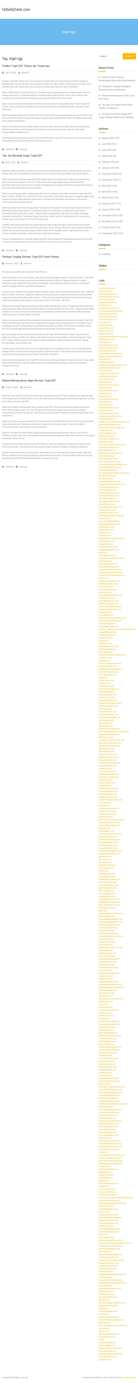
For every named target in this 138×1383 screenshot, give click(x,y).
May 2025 (106, 185)
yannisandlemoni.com (108, 547)
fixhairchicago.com (107, 993)
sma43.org (103, 1152)
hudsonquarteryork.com (109, 1232)
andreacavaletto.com (108, 666)
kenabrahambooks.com (109, 774)
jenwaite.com (104, 1300)
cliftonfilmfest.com (107, 504)
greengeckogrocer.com (108, 601)
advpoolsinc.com (106, 979)
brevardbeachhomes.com (110, 481)
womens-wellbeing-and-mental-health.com (117, 629)
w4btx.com (103, 578)
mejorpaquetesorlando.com (110, 572)
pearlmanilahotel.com (108, 390)
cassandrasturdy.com (108, 700)
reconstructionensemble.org (111, 936)
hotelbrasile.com (106, 430)
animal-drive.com (106, 1016)
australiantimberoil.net (108, 459)
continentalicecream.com (109, 763)
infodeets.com (105, 305)
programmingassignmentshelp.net (113, 336)
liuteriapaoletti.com (107, 916)
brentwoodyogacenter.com (110, 1158)
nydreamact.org (105, 371)
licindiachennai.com (107, 300)
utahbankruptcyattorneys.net (111, 515)
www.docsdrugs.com (107, 1132)
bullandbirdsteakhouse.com (110, 1144)
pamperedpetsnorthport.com (111, 558)
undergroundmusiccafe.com (111, 1354)
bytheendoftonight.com (109, 689)
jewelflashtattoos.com (108, 376)
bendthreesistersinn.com (109, 925)
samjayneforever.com (108, 1266)
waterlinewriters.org (107, 1038)
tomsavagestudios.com (109, 626)
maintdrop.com (105, 393)
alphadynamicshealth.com (110, 1288)
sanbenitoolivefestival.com (110, 703)
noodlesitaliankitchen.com (110, 368)
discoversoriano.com (107, 712)
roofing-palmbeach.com (109, 493)
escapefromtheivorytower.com (112, 484)
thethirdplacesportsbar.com (110, 1217)
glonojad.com (104, 805)
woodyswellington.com (108, 1223)
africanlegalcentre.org (108, 791)
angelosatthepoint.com (108, 982)
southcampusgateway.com (110, 416)
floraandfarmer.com (107, 476)
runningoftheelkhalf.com (109, 1095)
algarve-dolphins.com (108, 888)
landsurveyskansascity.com (110, 1121)
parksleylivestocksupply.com (111, 669)
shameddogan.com (107, 1041)
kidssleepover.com (106, 339)
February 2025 (108, 203)
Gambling (10, 149)
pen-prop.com (105, 1084)
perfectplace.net (106, 652)
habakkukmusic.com (107, 1070)
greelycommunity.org (108, 797)
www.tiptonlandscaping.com (111, 1161)
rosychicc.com (105, 683)
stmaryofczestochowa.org (110, 834)
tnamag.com (104, 1018)
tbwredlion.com (105, 1252)
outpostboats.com (106, 686)
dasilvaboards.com (107, 749)
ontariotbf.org (105, 359)
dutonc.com (104, 871)
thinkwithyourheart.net (108, 513)
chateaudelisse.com (107, 419)
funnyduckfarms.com (108, 1297)
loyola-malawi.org (106, 680)
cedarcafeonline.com (108, 314)
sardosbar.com (105, 533)
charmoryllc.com (106, 723)
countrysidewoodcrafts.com (111, 354)
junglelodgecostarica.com (109, 879)
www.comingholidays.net (109, 717)
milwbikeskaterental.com (109, 902)
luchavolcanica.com (107, 942)
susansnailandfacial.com (109, 1081)
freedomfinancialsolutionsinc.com (113, 1104)
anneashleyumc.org (107, 1118)
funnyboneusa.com (107, 930)
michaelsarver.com (107, 598)
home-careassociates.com (110, 663)
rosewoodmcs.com (107, 1189)
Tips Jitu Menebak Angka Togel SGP (22, 155)
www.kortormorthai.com (109, 1112)
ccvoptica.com (105, 1166)
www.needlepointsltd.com (110, 1141)
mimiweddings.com (107, 1345)
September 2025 (110, 179)
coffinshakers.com (106, 831)
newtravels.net (105, 342)
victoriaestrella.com (107, 956)
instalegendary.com (107, 362)
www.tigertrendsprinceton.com (112, 1087)
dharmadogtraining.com (109, 1334)
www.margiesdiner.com (109, 1135)
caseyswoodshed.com (108, 990)
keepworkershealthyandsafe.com (113, 365)
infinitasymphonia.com (108, 788)
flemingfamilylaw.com (108, 1311)
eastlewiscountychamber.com (111, 740)
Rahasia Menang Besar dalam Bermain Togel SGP (29, 380)
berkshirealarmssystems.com (111, 538)
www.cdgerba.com (107, 1237)
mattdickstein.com (107, 1061)
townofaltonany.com (107, 908)
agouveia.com (105, 1323)
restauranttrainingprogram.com (112, 618)
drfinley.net (103, 1308)
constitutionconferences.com (111, 999)
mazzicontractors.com (108, 1215)
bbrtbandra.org (105, 382)
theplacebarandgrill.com (109, 973)
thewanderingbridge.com (109, 839)
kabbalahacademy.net (108, 584)
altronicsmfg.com (106, 331)
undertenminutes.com (108, 319)
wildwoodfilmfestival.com (109, 425)
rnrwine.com (104, 1314)
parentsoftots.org (106, 1044)
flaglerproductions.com (108, 757)
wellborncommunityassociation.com (114, 422)
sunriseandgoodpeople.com (110, 919)
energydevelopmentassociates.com (114, 473)
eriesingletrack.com (107, 555)
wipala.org (103, 677)
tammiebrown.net (106, 868)
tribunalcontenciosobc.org (110, 743)
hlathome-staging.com (108, 604)
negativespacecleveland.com (111, 913)
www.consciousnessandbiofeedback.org (116, 1198)
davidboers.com (105, 1055)
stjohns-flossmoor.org (108, 928)
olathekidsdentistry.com (109, 567)
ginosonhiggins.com (107, 893)
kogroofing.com (105, 402)
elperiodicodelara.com (108, 294)
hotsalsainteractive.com (109, 308)
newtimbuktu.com (106, 328)
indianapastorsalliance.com (110, 984)
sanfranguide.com (106, 720)
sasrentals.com (105, 592)
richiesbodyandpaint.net (109, 297)
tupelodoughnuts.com (108, 564)
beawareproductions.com (109, 822)
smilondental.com (106, 587)
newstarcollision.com (108, 589)
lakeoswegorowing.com (109, 1317)
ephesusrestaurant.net (108, 1220)
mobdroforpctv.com (107, 697)
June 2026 (107, 150)
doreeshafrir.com (106, 817)
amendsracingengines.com (110, 1109)
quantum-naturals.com (108, 1257)
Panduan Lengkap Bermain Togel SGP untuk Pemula (30, 256)
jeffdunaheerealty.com (108, 1098)
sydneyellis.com (105, 612)
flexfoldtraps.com (106, 1107)
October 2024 (108, 227)
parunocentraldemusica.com (111, 1240)
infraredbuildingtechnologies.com (113, 464)
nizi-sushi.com (105, 859)
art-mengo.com (105, 862)
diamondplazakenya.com (109, 1249)
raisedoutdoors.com (107, 510)
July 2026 (106, 144)
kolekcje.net (104, 641)
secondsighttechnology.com (111, 595)
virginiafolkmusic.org (107, 632)
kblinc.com (103, 552)
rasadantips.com (106, 325)
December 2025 (109, 174)
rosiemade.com (105, 561)
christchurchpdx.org (107, 771)
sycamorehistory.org (107, 1192)
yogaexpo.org (104, 660)
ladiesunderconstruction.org (111, 453)
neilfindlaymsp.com (107, 964)
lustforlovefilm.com (107, 783)
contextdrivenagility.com (109, 825)
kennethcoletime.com (108, 845)
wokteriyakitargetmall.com (110, 606)
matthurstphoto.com (107, 1269)
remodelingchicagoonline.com (111, 1155)
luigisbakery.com (106, 1172)
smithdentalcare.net (107, 1351)
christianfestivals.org (107, 882)
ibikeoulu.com (104, 828)
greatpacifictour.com (107, 953)
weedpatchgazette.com (109, 550)
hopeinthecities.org (107, 692)
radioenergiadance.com (109, 408)
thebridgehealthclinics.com (110, 1036)
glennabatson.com (107, 751)
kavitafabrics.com (106, 939)
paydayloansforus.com (108, 345)
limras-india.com (106, 291)
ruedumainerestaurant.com (110, 800)
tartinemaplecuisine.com (109, 854)
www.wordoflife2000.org (109, 521)
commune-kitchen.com (108, 777)
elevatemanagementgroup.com (112, 1303)
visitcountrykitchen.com (109, 885)
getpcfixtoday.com (106, 379)
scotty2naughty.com (107, 814)
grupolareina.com (106, 442)
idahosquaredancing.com (109, 524)
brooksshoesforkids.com (109, 1021)
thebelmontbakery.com (108, 348)
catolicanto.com (105, 643)
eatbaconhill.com (106, 334)
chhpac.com (104, 1331)
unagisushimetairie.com (109, 373)
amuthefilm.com (106, 780)
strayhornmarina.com (108, 754)
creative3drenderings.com (110, 1047)
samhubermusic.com (108, 1357)
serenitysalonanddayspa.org (111, 311)
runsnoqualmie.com (107, 1129)
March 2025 (107, 197)
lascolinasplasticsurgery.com (111, 1146)
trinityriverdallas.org (107, 649)
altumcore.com (105, 1013)
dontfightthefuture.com (109, 496)
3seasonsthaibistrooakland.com (112, 655)
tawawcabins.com (106, 527)
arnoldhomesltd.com (107, 498)
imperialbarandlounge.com (110, 507)
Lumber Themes (129, 1377)
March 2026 (107, 156)
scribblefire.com (105, 658)
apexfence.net (105, 1360)
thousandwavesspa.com (109, 959)
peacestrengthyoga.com (109, 1101)
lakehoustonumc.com (108, 1067)
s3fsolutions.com (106, 479)
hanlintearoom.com (107, 1294)
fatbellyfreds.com (16, 9)
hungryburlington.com (108, 848)
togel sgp (23, 149)
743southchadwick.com (109, 487)
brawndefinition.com (107, 760)
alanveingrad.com (106, 891)
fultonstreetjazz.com (108, 433)
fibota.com (103, 1234)
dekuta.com (104, 1180)
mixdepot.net (104, 1186)
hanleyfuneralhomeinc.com (110, 569)
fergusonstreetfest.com (109, 1263)
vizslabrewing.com (107, 541)
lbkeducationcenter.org (108, 646)
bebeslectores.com (107, 456)
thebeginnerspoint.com (108, 714)
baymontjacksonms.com (109, 905)
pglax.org (102, 911)
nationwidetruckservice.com (111, 947)
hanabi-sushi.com (106, 1175)
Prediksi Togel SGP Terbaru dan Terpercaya (25, 66)
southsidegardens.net (108, 1209)
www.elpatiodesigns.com (109, 1229)
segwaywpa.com (106, 1030)
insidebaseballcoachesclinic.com (112, 1274)
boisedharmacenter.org (109, 672)
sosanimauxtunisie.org (108, 399)
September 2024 (110, 233)
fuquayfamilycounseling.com (111, 1320)
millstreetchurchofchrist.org (110, 1280)
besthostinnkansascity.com (110, 1348)
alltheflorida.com (106, 1271)
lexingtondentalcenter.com (110, 609)
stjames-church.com (107, 811)
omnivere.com (105, 322)
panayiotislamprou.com (109, 413)
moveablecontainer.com (109, 439)
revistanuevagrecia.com (109, 808)
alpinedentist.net (106, 405)
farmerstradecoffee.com (109, 1050)
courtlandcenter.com (107, 962)
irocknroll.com (105, 518)
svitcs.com (103, 1004)
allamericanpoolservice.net (110, 621)
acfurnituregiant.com (108, 317)
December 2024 (109, 215)
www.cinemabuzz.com (108, 1183)
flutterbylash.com (106, 1291)
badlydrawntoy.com (107, 1064)
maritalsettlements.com (109, 899)
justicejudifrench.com (108, 837)
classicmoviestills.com (108, 706)
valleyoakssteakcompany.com (111, 987)
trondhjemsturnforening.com (111, 1246)
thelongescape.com (107, 874)
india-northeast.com (107, 490)
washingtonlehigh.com (108, 1169)
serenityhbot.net (106, 1075)
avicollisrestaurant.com (108, 967)
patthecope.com (106, 1001)
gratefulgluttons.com (108, 695)
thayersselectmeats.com (109, 1024)
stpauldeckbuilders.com (109, 1124)
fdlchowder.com (105, 1138)
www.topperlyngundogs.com (111, 1092)
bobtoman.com (105, 396)
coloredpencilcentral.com (109, 501)
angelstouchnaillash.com (109, 581)
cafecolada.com (105, 709)
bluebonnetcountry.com (109, 385)
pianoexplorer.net (106, 1206)
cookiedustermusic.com (109, 933)
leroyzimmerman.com (108, 1306)
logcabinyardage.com (108, 1053)
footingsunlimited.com (108, 1126)
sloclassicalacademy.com (109, 746)
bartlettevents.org (106, 436)
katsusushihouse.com (108, 794)
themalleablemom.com (109, 842)
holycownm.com (106, 945)
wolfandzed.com (106, 1178)
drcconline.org (105, 970)
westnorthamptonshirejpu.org (111, 427)
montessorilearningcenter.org (111, 1260)
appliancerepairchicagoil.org (111, 356)
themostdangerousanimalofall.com (114, 731)
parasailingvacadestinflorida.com (113, 1283)
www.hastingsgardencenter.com (112, 1203)
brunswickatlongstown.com (110, 851)
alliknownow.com (106, 737)
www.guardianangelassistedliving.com (115, 1243)
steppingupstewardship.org (110, 1163)
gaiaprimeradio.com (107, 865)
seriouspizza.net (106, 1007)
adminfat (25, 73)
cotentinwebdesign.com (109, 447)
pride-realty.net (105, 1286)
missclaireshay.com (107, 288)
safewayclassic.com (107, 351)
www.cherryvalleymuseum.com (112, 444)
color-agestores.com (107, 675)
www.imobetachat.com (108, 1058)
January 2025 (108, 209)
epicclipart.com (105, 388)
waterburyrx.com (106, 976)
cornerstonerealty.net (108, 1195)
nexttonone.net (105, 1072)
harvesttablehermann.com (110, 467)
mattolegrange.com (107, 876)
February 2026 (108, 162)
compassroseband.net (108, 1010)
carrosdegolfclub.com (108, 470)
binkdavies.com (105, 768)
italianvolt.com (105, 535)
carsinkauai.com (106, 1277)
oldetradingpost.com (107, 450)
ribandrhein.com (106, 638)
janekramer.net (105, 857)
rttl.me (101, 1340)
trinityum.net (104, 1212)
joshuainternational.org (108, 1078)
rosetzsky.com (105, 803)
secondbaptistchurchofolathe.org (113, 1325)
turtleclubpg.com (106, 950)
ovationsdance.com (107, 635)
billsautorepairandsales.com (111, 1254)
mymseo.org (104, 1328)
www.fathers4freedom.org (110, 1090)
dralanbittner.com (106, 544)
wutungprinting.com (107, 896)
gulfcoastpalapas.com (108, 1033)
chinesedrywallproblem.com (111, 922)
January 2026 (108, 168)
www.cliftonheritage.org (109, 1149)
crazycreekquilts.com (108, 766)
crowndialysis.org (106, 615)
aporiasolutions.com (107, 1027)
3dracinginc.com (106, 726)
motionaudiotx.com (107, 1337)
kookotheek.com (106, 410)
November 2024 (109, 221)
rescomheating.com (107, 1342)
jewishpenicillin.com (107, 623)
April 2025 (107, 191)
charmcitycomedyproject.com (111, 820)
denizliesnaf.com (106, 996)
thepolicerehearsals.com (109, 734)
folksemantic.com (106, 530)
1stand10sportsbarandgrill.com (112, 575)
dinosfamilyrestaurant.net (110, 462)
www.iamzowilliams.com (109, 1200)
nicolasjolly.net (105, 785)
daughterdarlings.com (108, 302)
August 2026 (108, 138)
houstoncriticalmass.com (109, 729)
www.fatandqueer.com (108, 1115)
